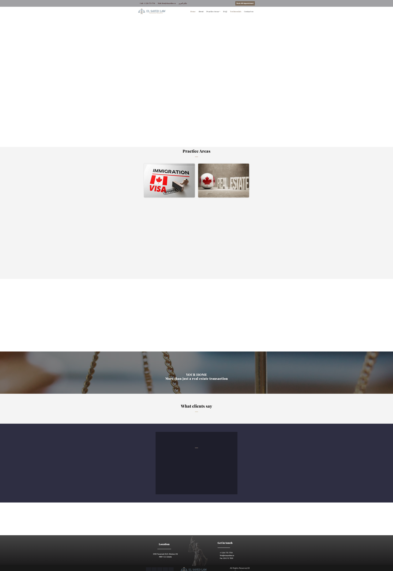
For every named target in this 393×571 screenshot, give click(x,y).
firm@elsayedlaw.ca (169, 3)
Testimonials (235, 11)
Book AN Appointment (245, 3)
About (201, 11)
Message (170, 468)
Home (192, 11)
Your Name (171, 455)
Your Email (171, 462)
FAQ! (225, 11)
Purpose (200, 462)
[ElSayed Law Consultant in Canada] (152, 11)
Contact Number (203, 455)
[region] (196, 81)
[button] (219, 11)
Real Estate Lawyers (201, 217)
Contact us (248, 11)
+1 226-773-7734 (149, 3)
